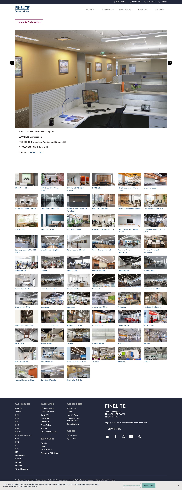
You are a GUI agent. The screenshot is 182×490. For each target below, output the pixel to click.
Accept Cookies (149, 486)
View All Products (21, 469)
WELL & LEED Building (49, 432)
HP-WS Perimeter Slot (23, 435)
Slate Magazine (46, 343)
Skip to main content (7, 5)
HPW (41, 152)
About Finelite (74, 403)
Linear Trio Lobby (150, 188)
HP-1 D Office (97, 188)
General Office (20, 270)
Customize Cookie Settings (132, 486)
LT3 (16, 452)
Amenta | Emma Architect (24, 380)
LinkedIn (107, 436)
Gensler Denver (98, 343)
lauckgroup (45, 307)
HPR (17, 442)
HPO (17, 439)
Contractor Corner (47, 412)
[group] (91, 91)
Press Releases (46, 450)
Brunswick (96, 288)
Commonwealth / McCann (76, 361)
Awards (44, 443)
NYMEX (147, 361)
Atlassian (95, 361)
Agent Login (136, 2)
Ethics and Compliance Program (101, 480)
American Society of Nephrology (125, 251)
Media (43, 446)
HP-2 (17, 422)
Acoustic (18, 408)
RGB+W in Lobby (21, 188)
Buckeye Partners (98, 270)
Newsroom (47, 438)
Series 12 (33, 152)
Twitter (139, 436)
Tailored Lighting (73, 424)
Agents (71, 430)
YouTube (131, 436)
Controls (18, 412)
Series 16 (18, 465)
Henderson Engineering (152, 307)
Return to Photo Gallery (29, 21)
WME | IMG (19, 343)
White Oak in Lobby (74, 229)
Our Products (22, 403)
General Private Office (23, 288)
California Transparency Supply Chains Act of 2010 (36, 480)
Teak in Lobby (20, 229)
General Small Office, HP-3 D (103, 229)
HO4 (17, 415)
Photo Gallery (46, 425)
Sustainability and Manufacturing (73, 419)
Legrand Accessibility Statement (72, 480)
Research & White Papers (50, 453)
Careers (70, 412)
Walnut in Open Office (100, 208)
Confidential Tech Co (48, 380)
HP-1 (17, 418)
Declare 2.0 (45, 422)
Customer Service (47, 408)
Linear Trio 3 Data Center (50, 208)
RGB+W (44, 428)
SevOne (121, 343)
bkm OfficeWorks (21, 361)
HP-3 (17, 425)
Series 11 (18, 459)
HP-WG (18, 432)
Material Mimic (20, 455)
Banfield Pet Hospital (74, 325)
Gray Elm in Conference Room (129, 208)
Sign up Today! (114, 429)
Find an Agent (121, 2)
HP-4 (17, 428)
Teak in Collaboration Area (153, 208)
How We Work (72, 415)
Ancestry (70, 343)
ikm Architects (97, 325)
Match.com (122, 307)
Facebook (115, 436)
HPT (17, 445)
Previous (12, 63)
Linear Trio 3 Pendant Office (25, 208)
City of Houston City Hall (50, 250)
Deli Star (44, 270)
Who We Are (71, 408)
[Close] (178, 485)
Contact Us (151, 2)
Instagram (123, 436)
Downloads (45, 418)
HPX (17, 449)
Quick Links (47, 403)
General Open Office (74, 288)
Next (170, 63)
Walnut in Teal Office (48, 229)
